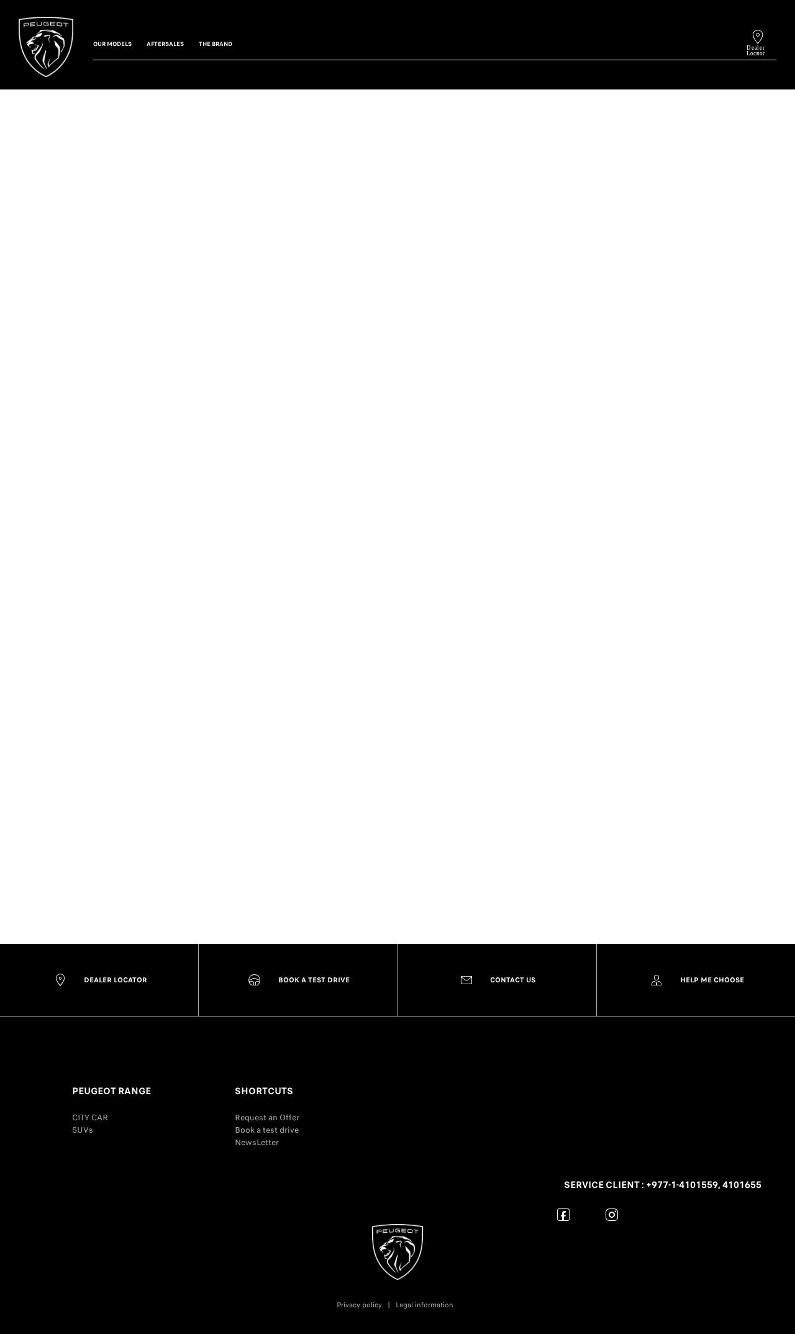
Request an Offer (267, 1117)
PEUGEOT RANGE (111, 1091)
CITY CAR (90, 1117)
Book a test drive (267, 1130)
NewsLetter (257, 1142)
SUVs (82, 1130)
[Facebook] (563, 1214)
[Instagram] (612, 1214)
